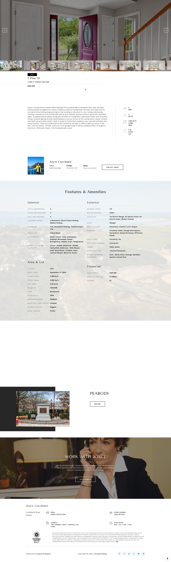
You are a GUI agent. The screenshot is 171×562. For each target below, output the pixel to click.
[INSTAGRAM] (124, 554)
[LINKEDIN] (129, 554)
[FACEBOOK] (119, 554)
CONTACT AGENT (112, 167)
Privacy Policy (101, 554)
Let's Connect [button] (85, 479)
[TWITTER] (134, 554)
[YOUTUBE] (138, 554)
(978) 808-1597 (72, 168)
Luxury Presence (43, 554)
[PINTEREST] (143, 554)
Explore (97, 404)
